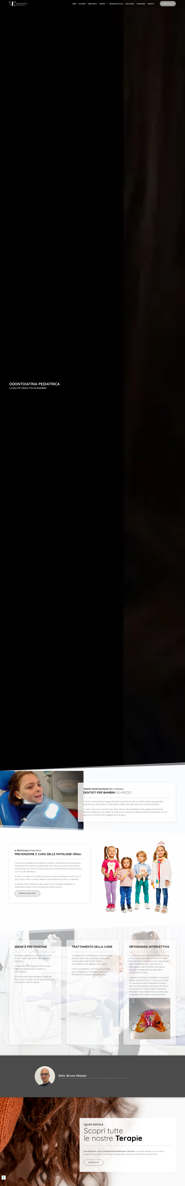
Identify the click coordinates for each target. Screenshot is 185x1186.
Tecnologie (140, 4)
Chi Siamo (82, 4)
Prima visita (92, 4)
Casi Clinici (129, 4)
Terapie (102, 4)
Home (74, 4)
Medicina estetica (116, 4)
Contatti (151, 4)
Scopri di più (93, 1162)
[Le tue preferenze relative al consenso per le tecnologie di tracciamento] (4, 1178)
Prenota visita (167, 3)
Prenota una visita (27, 893)
